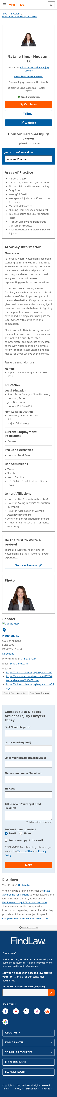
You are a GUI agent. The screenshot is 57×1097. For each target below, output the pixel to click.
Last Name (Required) (18, 742)
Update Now (25, 885)
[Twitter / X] (26, 1011)
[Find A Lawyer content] (51, 1042)
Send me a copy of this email (25, 840)
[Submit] (51, 992)
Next (28, 865)
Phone (27, 833)
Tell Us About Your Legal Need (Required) (23, 806)
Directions (8, 653)
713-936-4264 (28, 658)
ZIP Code (10, 788)
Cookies (46, 1088)
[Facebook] (5, 1011)
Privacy (18, 1088)
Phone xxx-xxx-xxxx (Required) (23, 773)
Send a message (19, 663)
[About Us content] (51, 1032)
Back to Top (30, 927)
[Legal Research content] (51, 1062)
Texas (4, 14)
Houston (15, 14)
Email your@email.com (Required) (25, 757)
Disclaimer (32, 1088)
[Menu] (4, 5)
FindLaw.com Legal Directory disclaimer (24, 902)
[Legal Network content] (51, 1071)
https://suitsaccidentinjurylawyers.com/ (29, 672)
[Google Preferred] (5, 1022)
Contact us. (32, 966)
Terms (5, 1088)
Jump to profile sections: (19, 152)
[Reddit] (47, 1011)
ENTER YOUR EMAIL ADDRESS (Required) (23, 986)
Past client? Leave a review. (28, 76)
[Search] (51, 4)
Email (12, 833)
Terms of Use (25, 851)
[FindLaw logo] (17, 5)
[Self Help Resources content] (51, 1052)
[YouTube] (16, 1011)
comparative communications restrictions (26, 918)
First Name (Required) (18, 727)
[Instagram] (37, 1011)
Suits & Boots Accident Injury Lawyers (19, 16)
